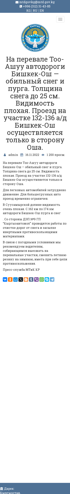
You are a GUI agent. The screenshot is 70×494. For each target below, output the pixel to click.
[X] (20, 279)
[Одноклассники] (10, 279)
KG (28, 10)
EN (42, 10)
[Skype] (47, 279)
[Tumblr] (31, 279)
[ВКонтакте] (5, 279)
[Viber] (36, 279)
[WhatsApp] (41, 279)
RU (35, 10)
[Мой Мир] (15, 279)
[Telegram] (52, 279)
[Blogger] (26, 279)
